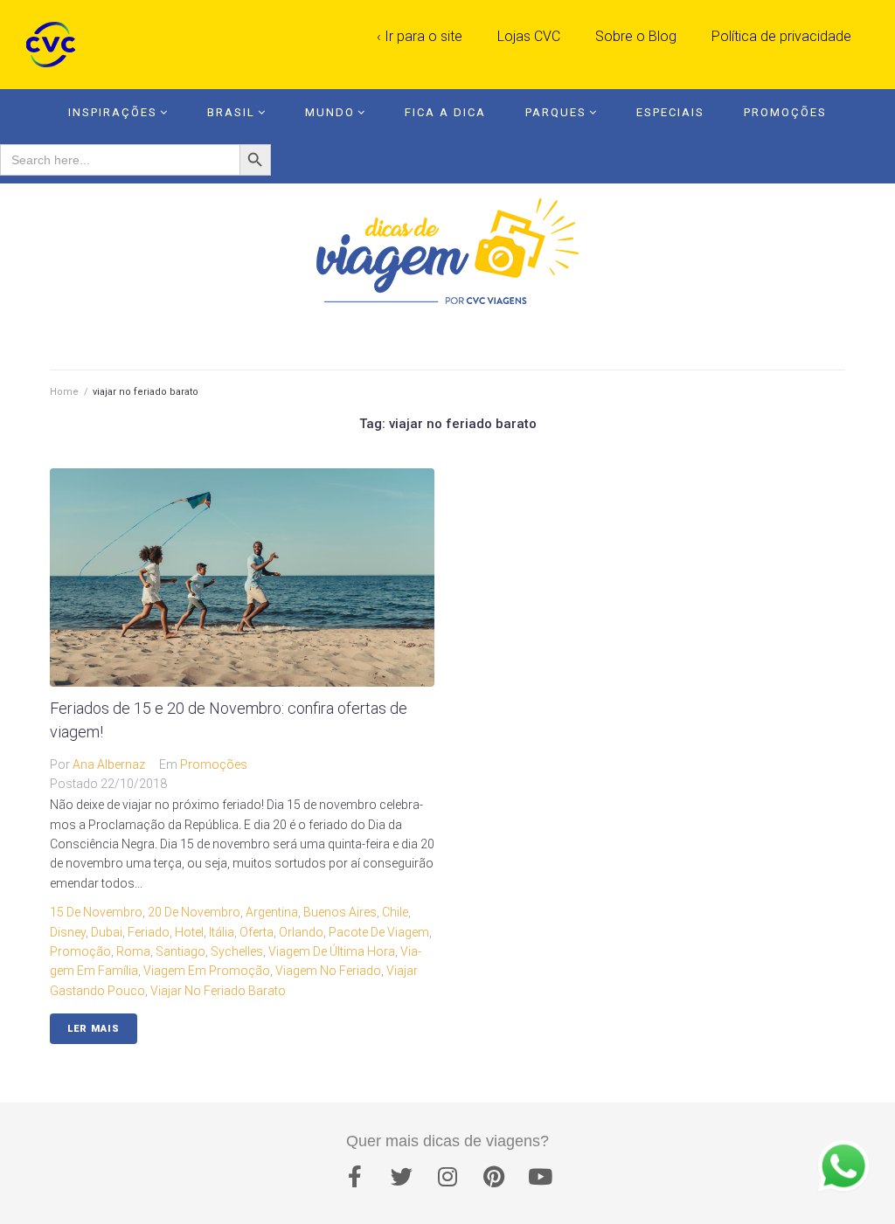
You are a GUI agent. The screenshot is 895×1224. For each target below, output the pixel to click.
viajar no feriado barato (218, 991)
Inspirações (112, 112)
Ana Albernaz (109, 764)
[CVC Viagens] (55, 44)
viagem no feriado (328, 971)
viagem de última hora (331, 951)
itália (221, 932)
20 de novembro (194, 912)
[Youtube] (540, 1176)
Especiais (670, 112)
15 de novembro (96, 912)
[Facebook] (355, 1176)
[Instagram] (447, 1176)
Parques (555, 112)
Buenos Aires (340, 912)
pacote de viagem (379, 932)
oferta (256, 932)
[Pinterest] (494, 1176)
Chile (395, 912)
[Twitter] (401, 1176)
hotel (189, 932)
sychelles (237, 951)
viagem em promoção (206, 971)
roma (133, 951)
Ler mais (93, 1028)
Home (64, 392)
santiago (180, 951)
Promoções (785, 112)
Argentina (272, 912)
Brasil (231, 112)
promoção (80, 951)
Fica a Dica (445, 112)
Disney (68, 932)
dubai (106, 932)
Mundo (330, 112)
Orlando (301, 932)
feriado (149, 932)
